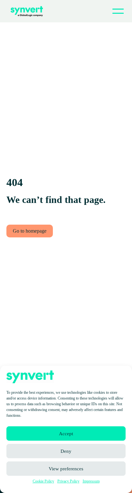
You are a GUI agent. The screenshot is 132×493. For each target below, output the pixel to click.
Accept (66, 433)
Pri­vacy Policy (68, 481)
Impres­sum (91, 481)
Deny (66, 451)
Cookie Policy (43, 481)
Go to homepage (29, 231)
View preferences (66, 468)
